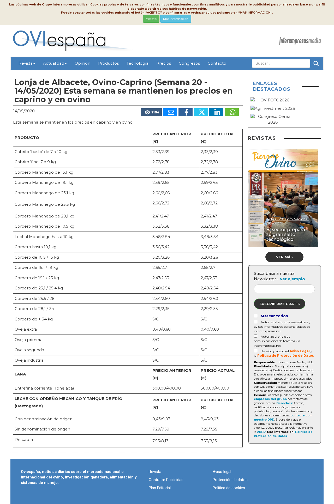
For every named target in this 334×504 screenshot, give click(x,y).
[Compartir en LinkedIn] (216, 112)
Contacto (217, 63)
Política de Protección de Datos (285, 355)
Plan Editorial (160, 487)
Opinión (82, 63)
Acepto (151, 19)
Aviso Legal (300, 351)
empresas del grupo (270, 399)
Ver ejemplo (292, 278)
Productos (108, 63)
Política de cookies (229, 487)
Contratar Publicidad (166, 479)
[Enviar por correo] (170, 112)
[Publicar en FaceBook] (185, 112)
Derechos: (284, 403)
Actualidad (53, 63)
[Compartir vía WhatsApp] (232, 112)
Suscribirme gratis (279, 304)
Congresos (189, 63)
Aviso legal (222, 471)
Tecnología (137, 63)
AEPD (261, 432)
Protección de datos (230, 479)
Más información (175, 19)
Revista (26, 63)
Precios (163, 63)
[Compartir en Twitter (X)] (201, 112)
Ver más (284, 257)
